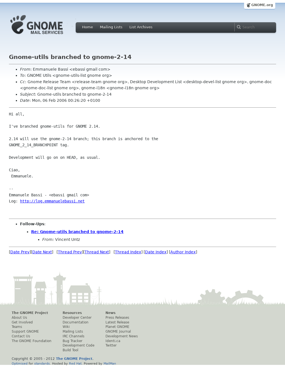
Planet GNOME (117, 327)
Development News (121, 336)
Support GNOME (25, 331)
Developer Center (77, 318)
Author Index (183, 252)
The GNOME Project (30, 313)
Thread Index (128, 252)
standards (42, 363)
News (110, 313)
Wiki (66, 327)
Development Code (78, 345)
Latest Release (117, 322)
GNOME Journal (118, 331)
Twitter (111, 345)
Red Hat (75, 363)
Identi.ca (112, 341)
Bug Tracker (72, 341)
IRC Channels (73, 336)
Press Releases (117, 318)
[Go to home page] (45, 35)
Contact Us (21, 336)
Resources (72, 313)
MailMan (110, 363)
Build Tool (70, 350)
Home (87, 27)
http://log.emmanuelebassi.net (52, 201)
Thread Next (97, 252)
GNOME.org (262, 5)
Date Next (42, 252)
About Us (19, 318)
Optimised (20, 363)
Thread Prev (70, 252)
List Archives (141, 27)
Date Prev (20, 252)
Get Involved (22, 322)
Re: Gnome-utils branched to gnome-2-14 (77, 231)
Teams (17, 327)
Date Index (155, 252)
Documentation (76, 322)
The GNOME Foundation (31, 341)
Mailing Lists (111, 27)
